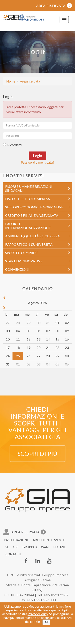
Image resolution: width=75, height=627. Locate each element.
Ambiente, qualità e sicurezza (32, 236)
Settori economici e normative (34, 207)
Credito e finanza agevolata (31, 215)
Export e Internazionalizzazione (28, 226)
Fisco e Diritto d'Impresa (27, 199)
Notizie (59, 547)
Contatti (13, 554)
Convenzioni (17, 269)
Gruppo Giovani (35, 547)
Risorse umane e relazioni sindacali (28, 188)
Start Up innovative (23, 261)
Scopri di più (38, 453)
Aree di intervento (49, 540)
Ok (46, 622)
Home (10, 81)
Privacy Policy (38, 614)
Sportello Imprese (21, 253)
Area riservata (30, 81)
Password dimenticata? (37, 162)
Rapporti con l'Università (28, 244)
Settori (12, 547)
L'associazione (16, 540)
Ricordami (14, 145)
